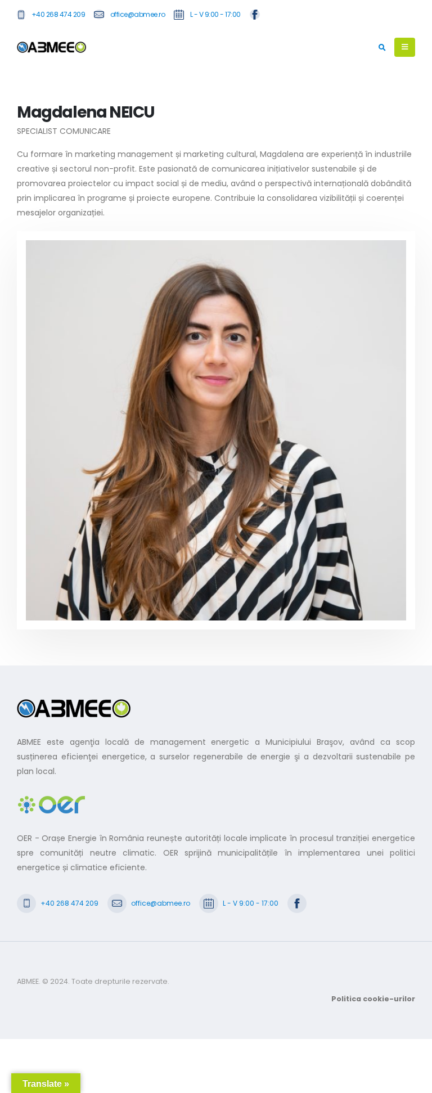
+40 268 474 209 (59, 14)
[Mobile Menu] (404, 47)
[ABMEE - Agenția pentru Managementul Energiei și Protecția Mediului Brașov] (51, 47)
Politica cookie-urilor (373, 999)
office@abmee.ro (137, 14)
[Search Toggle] (382, 48)
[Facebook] (255, 14)
